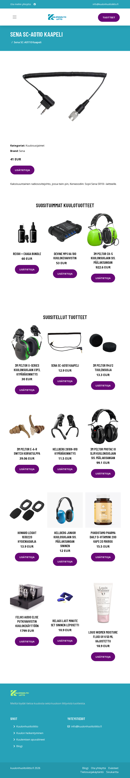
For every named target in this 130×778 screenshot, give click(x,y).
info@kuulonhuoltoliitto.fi (105, 4)
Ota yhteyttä (98, 768)
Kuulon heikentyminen (29, 733)
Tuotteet (109, 17)
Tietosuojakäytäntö (92, 772)
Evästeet (113, 768)
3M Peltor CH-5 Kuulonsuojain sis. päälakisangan (103, 258)
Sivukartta (112, 772)
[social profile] (34, 4)
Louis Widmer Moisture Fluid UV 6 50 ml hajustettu (103, 636)
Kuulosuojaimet (35, 145)
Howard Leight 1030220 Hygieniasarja (27, 537)
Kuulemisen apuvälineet (30, 739)
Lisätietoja (22, 170)
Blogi (19, 746)
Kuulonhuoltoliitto (27, 726)
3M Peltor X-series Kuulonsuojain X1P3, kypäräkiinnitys (27, 369)
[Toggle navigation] (14, 17)
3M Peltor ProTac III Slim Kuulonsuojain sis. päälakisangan (103, 453)
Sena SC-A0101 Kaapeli (65, 365)
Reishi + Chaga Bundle (27, 254)
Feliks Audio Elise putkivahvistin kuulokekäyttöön (27, 621)
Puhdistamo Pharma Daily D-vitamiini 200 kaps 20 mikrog (103, 537)
